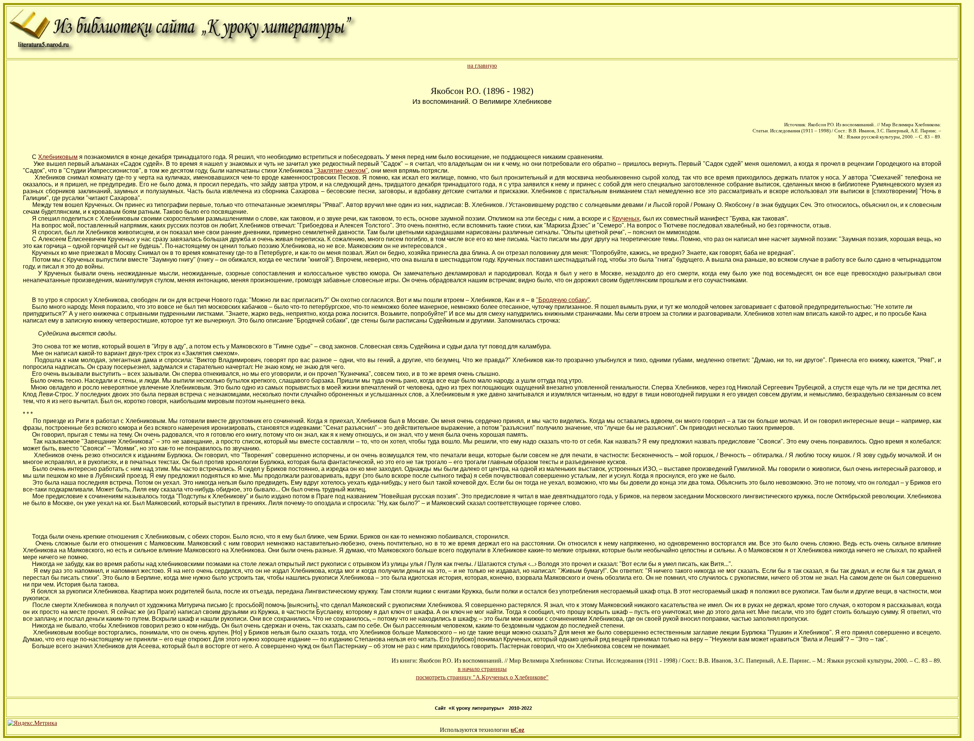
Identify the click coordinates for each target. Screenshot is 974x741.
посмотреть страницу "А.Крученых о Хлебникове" (482, 677)
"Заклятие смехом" (341, 170)
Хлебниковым (58, 157)
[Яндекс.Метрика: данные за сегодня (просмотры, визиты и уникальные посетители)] (32, 723)
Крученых (626, 218)
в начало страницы (482, 669)
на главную (482, 65)
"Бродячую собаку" (563, 300)
